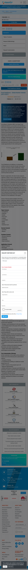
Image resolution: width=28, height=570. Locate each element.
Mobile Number (5, 287)
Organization (4, 294)
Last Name (4, 274)
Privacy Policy (19, 313)
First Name (4, 269)
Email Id (3, 280)
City (3, 300)
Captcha (3, 305)
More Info (10, 566)
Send (5, 316)
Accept (5, 566)
